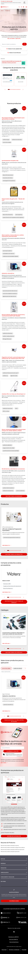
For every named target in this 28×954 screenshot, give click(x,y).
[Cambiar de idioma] (23, 7)
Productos (3, 867)
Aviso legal (4, 949)
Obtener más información (14, 836)
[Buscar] (19, 7)
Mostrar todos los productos (13, 554)
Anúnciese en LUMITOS (13, 936)
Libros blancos (5, 872)
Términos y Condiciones (14, 949)
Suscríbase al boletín (12, 751)
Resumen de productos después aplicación (10, 851)
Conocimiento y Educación (7, 876)
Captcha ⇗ (19, 756)
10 (20, 550)
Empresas (3, 863)
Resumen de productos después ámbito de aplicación (12, 849)
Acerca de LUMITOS (13, 939)
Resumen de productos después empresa (10, 845)
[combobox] (14, 671)
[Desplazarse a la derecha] (25, 668)
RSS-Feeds (3, 881)
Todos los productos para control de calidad (14, 720)
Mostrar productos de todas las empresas (14, 601)
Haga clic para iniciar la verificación (14, 754)
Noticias (3, 858)
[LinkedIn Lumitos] (14, 931)
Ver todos (4, 762)
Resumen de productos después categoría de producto (13, 847)
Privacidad (24, 949)
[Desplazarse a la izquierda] (23, 668)
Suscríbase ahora (14, 901)
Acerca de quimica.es (14, 942)
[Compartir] (21, 7)
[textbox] (14, 671)
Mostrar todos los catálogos (14, 652)
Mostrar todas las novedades (14, 496)
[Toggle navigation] (26, 7)
